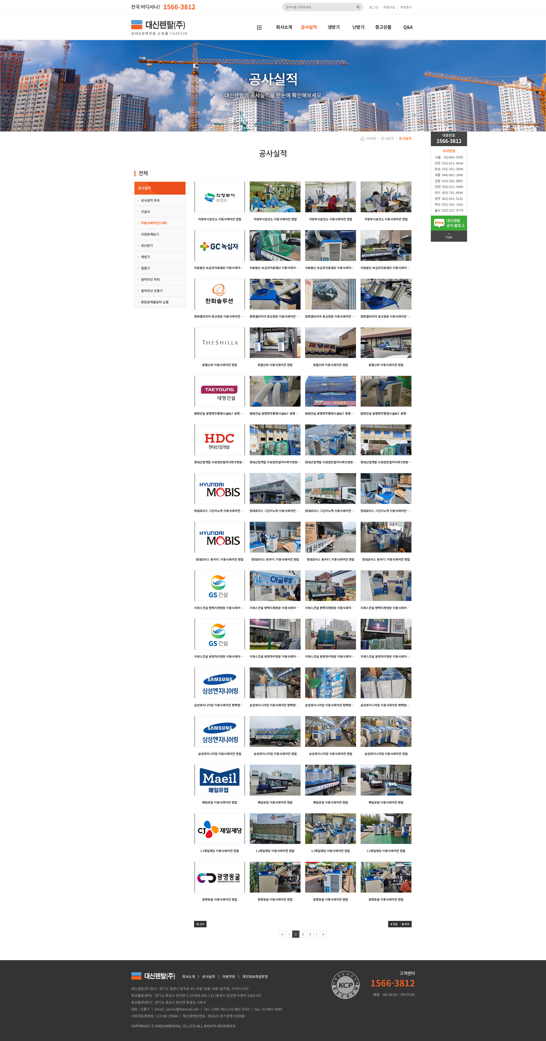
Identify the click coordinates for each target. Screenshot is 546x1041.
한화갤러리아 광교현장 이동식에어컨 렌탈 (219, 316)
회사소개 (284, 27)
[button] (41, 86)
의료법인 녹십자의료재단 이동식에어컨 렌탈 (219, 268)
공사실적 (309, 27)
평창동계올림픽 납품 (154, 302)
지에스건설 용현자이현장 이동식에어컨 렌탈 (219, 656)
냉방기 (334, 27)
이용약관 (228, 976)
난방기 (358, 27)
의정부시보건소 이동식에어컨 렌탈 (219, 219)
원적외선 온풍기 (151, 290)
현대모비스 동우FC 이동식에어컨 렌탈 (220, 559)
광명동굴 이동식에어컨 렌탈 (219, 899)
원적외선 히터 (150, 279)
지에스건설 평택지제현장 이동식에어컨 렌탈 (219, 608)
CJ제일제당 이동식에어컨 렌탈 (219, 851)
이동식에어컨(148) (153, 223)
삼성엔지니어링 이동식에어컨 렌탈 (219, 754)
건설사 (145, 211)
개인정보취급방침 (255, 976)
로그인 (373, 7)
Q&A (408, 27)
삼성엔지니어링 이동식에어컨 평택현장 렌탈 (219, 705)
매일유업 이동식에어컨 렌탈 (219, 802)
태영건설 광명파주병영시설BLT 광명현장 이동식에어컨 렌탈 (219, 413)
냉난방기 (146, 245)
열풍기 (145, 268)
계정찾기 (406, 7)
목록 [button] (406, 924)
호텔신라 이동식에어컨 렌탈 (219, 365)
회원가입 (389, 7)
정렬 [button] (394, 924)
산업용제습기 (149, 234)
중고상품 (383, 27)
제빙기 (145, 256)
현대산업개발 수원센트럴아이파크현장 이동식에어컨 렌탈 (219, 462)
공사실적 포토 (150, 200)
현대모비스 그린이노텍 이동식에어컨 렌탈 (219, 511)
